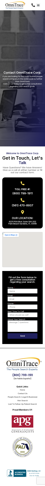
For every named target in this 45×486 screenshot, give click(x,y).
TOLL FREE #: (22, 189)
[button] (38, 5)
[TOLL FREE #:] (22, 183)
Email (10, 296)
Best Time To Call (16, 311)
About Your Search (16, 319)
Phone (11, 304)
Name (11, 288)
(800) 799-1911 (22, 375)
